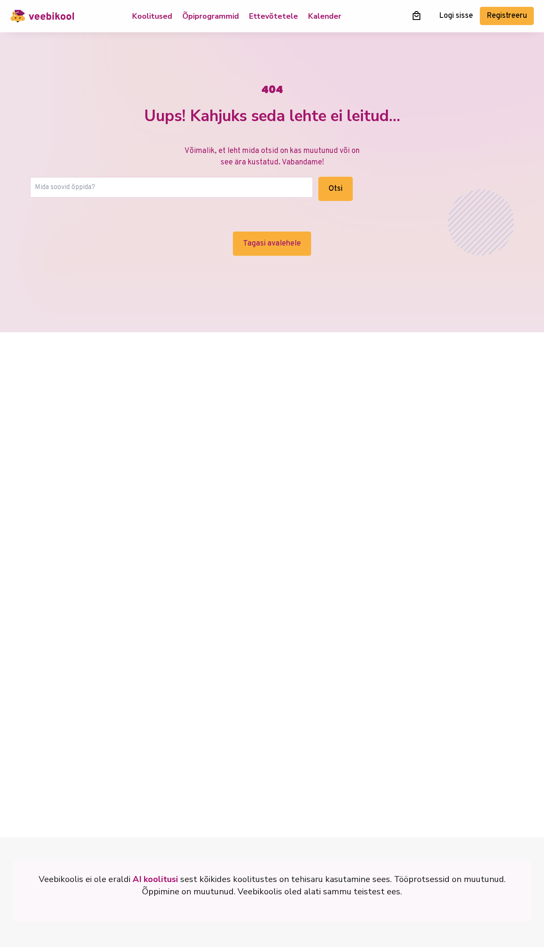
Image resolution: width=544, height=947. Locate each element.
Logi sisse (456, 16)
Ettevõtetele (273, 16)
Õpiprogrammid (210, 16)
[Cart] (416, 15)
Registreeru (507, 16)
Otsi (336, 189)
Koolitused (152, 16)
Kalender (324, 16)
